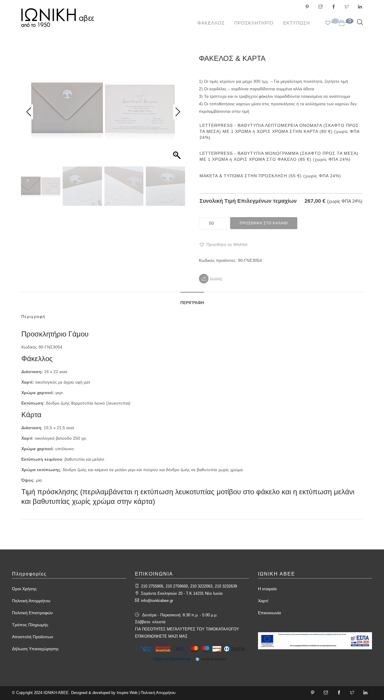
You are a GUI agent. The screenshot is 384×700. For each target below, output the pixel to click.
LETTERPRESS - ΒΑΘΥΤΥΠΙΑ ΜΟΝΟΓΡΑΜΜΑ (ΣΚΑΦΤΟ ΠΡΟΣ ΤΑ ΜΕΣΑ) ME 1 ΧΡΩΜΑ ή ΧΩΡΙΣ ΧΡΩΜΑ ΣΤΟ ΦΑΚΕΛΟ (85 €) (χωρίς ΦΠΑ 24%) (279, 156)
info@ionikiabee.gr (157, 600)
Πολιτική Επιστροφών (32, 612)
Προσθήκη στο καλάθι (264, 223)
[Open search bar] (360, 22)
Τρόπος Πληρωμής (30, 624)
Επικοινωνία (269, 612)
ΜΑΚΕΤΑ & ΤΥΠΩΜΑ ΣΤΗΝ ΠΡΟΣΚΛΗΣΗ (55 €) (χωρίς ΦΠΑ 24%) (270, 175)
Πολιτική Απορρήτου (31, 600)
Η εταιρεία (267, 588)
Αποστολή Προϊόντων (32, 636)
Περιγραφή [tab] (192, 302)
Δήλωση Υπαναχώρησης (35, 648)
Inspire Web (127, 692)
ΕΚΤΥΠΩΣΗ (296, 22)
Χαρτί (263, 600)
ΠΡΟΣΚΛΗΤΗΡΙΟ (254, 22)
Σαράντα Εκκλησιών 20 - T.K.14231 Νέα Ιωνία (182, 593)
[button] (223, 244)
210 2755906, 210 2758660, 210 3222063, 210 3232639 (189, 586)
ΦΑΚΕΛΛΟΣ (211, 22)
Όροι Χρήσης (24, 588)
